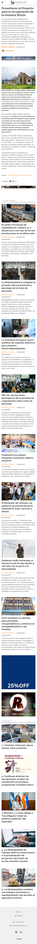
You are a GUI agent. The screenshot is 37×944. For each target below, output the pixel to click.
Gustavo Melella (26, 175)
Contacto (18, 912)
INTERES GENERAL (8, 47)
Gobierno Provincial (13, 175)
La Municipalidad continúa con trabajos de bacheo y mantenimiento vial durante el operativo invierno (18, 893)
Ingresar (19, 916)
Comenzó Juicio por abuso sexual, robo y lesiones (17, 746)
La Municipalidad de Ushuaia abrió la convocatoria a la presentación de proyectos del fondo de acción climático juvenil (18, 855)
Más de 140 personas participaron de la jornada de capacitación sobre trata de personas (18, 399)
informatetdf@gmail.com (18, 926)
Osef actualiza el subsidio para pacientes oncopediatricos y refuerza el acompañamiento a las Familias (18, 624)
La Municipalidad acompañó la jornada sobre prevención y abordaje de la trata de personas (18, 286)
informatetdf (9, 50)
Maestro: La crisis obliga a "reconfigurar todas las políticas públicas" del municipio (17, 817)
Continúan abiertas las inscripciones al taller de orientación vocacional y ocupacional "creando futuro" (18, 780)
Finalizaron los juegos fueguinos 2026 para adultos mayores (17, 458)
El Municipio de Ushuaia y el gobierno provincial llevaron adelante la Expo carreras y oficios (17, 507)
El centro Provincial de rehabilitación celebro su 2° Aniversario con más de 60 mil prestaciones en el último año (18, 229)
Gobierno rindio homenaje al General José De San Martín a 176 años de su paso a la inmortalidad (18, 564)
